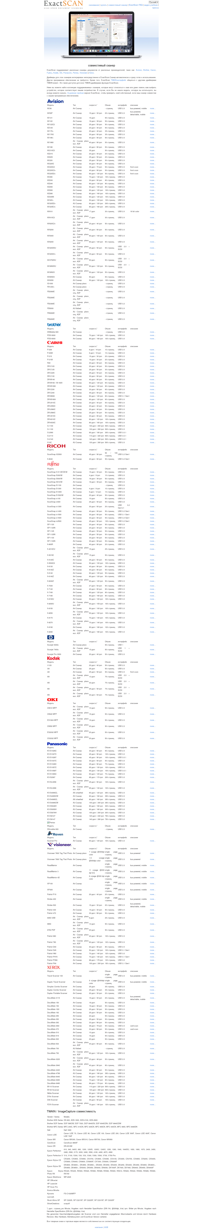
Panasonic (67, 72)
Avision (139, 70)
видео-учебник (151, 4)
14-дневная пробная (75, 93)
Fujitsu (49, 72)
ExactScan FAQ (136, 4)
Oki (61, 72)
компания (99, 1227)
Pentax (76, 72)
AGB (106, 1227)
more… (153, 108)
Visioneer (83, 72)
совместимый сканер (117, 4)
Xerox (91, 72)
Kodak (55, 72)
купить (104, 4)
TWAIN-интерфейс (118, 80)
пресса (155, 7)
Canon (153, 70)
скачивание (94, 4)
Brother (146, 70)
